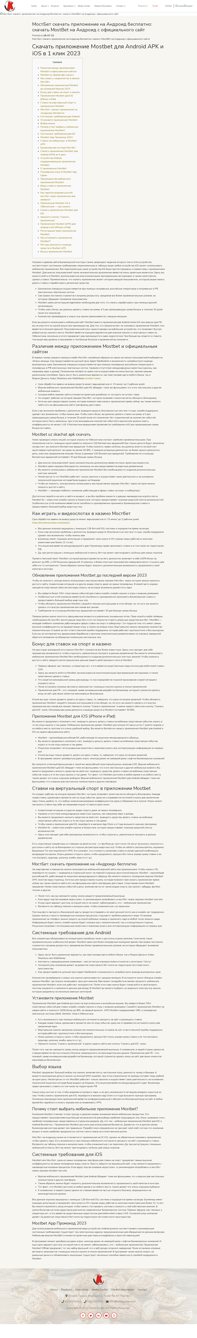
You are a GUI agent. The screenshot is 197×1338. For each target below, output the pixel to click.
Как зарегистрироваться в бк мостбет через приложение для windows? (57, 196)
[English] (188, 5)
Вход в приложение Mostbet (56, 251)
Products (55, 6)
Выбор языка (47, 123)
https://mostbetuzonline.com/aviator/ (50, 522)
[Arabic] (179, 5)
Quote (155, 5)
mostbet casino (93, 378)
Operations (68, 6)
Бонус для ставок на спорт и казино (60, 92)
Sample (168, 5)
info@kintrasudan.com (123, 1301)
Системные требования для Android (59, 116)
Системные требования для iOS (57, 133)
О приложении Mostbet (53, 168)
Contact (119, 6)
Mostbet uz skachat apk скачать (57, 75)
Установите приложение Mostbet (58, 120)
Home (34, 6)
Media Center (84, 6)
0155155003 (73, 1301)
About (44, 6)
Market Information (103, 6)
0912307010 (95, 1301)
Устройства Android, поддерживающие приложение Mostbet (58, 161)
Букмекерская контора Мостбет (58, 147)
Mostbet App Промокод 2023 (56, 137)
